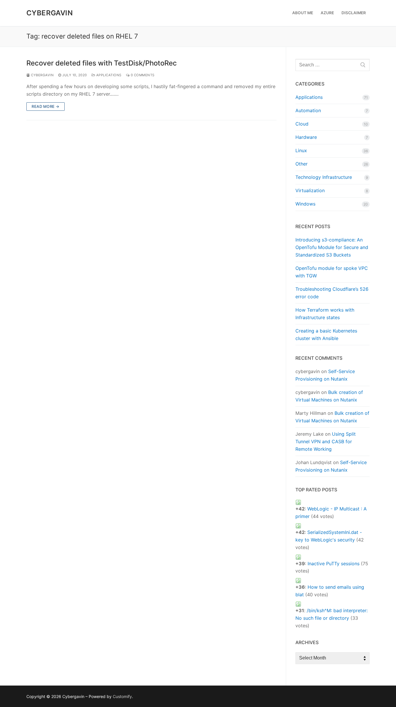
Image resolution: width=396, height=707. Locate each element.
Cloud (301, 124)
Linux (301, 150)
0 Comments (142, 75)
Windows (305, 204)
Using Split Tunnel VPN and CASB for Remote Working (325, 441)
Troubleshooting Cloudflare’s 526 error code (331, 292)
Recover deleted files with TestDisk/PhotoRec (101, 63)
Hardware (306, 137)
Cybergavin (49, 13)
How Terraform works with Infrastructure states (324, 313)
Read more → (45, 106)
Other (301, 164)
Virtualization (310, 190)
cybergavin (42, 75)
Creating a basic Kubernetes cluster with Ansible (326, 334)
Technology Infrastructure (323, 177)
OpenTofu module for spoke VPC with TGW (331, 272)
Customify (122, 696)
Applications (108, 75)
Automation (308, 110)
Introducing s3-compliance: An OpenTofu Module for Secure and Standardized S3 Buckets (331, 247)
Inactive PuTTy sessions (333, 563)
